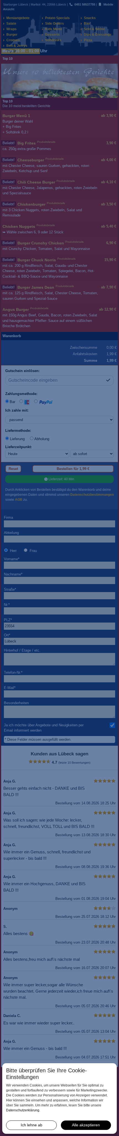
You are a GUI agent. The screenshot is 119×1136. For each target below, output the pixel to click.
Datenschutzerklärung (22, 1110)
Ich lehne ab (31, 1125)
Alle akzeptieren (86, 1125)
